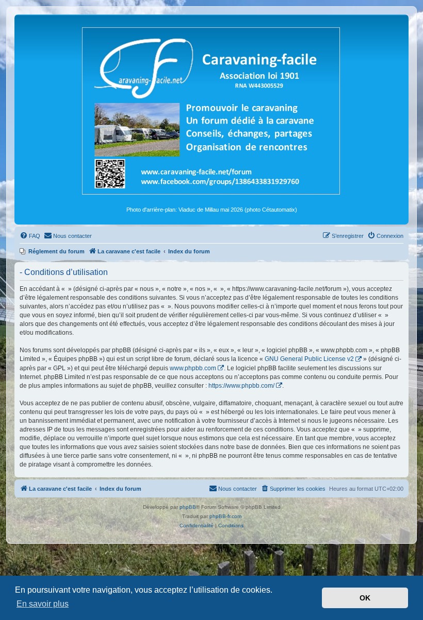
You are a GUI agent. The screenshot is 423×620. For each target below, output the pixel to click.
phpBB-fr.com (225, 516)
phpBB (188, 507)
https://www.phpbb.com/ (241, 385)
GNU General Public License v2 (309, 359)
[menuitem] (30, 236)
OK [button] (365, 598)
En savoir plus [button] (43, 603)
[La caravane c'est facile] (211, 110)
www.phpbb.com (193, 368)
